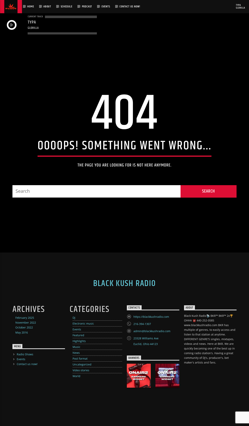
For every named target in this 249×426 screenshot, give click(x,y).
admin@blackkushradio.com (151, 331)
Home (30, 6)
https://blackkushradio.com (151, 317)
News (76, 353)
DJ (74, 318)
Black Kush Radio (124, 283)
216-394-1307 (142, 324)
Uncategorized (82, 364)
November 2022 (25, 322)
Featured (78, 335)
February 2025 (24, 318)
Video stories (81, 370)
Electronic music (83, 323)
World (76, 376)
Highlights (79, 341)
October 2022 (24, 327)
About (47, 6)
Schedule (66, 6)
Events (106, 6)
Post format (80, 358)
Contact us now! (129, 6)
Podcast (87, 6)
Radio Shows (25, 354)
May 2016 (21, 332)
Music (76, 347)
